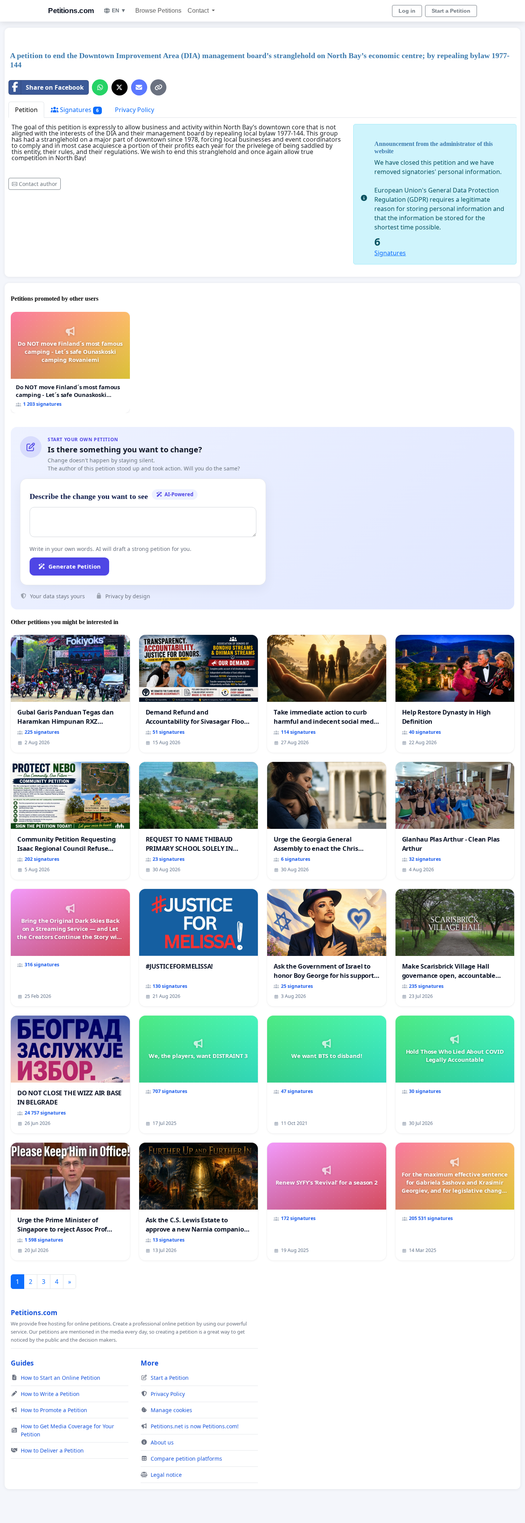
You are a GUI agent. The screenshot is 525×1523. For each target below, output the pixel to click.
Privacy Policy (134, 109)
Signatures (78, 109)
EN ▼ (119, 10)
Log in (407, 11)
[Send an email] (139, 87)
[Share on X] (119, 87)
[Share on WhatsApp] (100, 87)
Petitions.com (71, 11)
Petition (26, 109)
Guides (22, 1362)
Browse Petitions (158, 10)
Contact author (38, 183)
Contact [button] (199, 10)
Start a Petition (451, 11)
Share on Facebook (55, 87)
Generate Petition (74, 566)
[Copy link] (158, 87)
